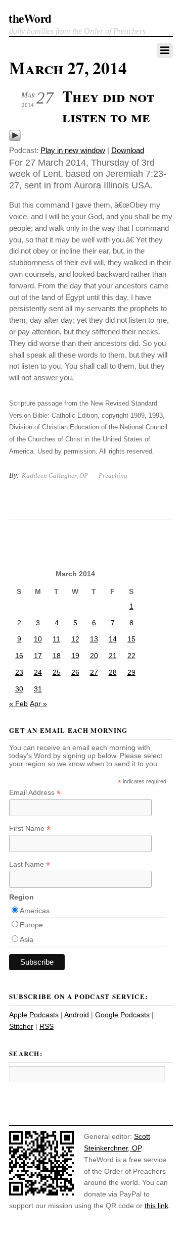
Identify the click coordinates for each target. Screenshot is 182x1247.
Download (127, 150)
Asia (26, 939)
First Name (30, 828)
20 (94, 656)
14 (113, 639)
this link (156, 1206)
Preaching (113, 475)
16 (19, 656)
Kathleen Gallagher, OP (55, 475)
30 (19, 689)
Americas (35, 911)
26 (75, 672)
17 (38, 656)
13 (94, 639)
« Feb (18, 704)
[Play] (15, 138)
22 (131, 656)
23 (19, 672)
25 (57, 672)
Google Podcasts (122, 1015)
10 (38, 639)
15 (131, 639)
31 (38, 689)
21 (113, 656)
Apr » (38, 704)
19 (75, 656)
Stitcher (21, 1026)
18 (57, 656)
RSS (46, 1026)
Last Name (29, 864)
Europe (31, 925)
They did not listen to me (108, 106)
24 (38, 672)
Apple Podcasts (34, 1015)
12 (75, 639)
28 (113, 672)
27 (94, 672)
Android (76, 1015)
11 (56, 639)
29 (131, 672)
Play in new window (72, 150)
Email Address (35, 792)
